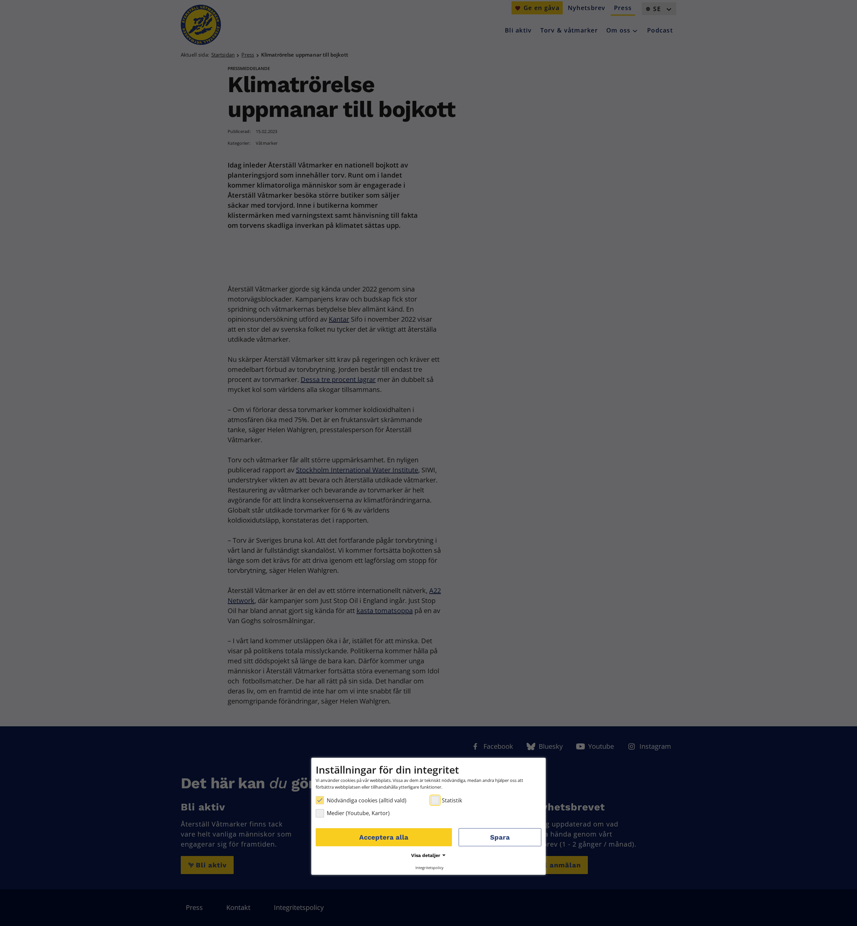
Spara (500, 837)
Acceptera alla (383, 837)
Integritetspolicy (429, 867)
